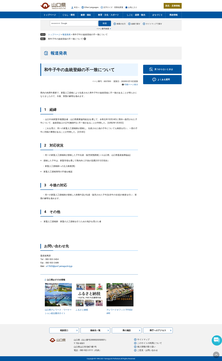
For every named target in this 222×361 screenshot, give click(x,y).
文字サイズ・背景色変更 (113, 7)
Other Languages (91, 7)
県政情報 (173, 15)
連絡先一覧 (95, 330)
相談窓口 (64, 330)
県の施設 (127, 330)
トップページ (50, 15)
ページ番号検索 (102, 29)
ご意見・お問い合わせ (147, 350)
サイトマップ (143, 339)
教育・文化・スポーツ (108, 15)
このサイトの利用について (149, 343)
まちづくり (157, 15)
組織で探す (135, 24)
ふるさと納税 (82, 310)
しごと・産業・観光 (136, 15)
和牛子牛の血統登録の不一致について (65, 39)
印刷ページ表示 (131, 84)
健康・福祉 (86, 15)
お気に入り (132, 7)
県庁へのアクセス (158, 330)
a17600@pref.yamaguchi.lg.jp (59, 266)
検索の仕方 (121, 24)
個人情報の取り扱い (146, 346)
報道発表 (66, 34)
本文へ (76, 7)
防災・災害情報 (172, 5)
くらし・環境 (68, 15)
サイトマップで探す (154, 24)
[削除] (85, 39)
